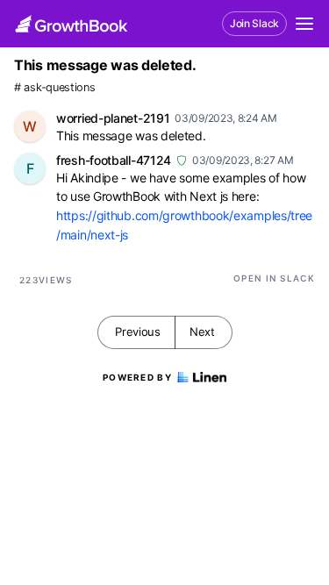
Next (202, 332)
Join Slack (254, 23)
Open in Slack (274, 278)
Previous (138, 332)
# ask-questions (55, 87)
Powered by (137, 377)
